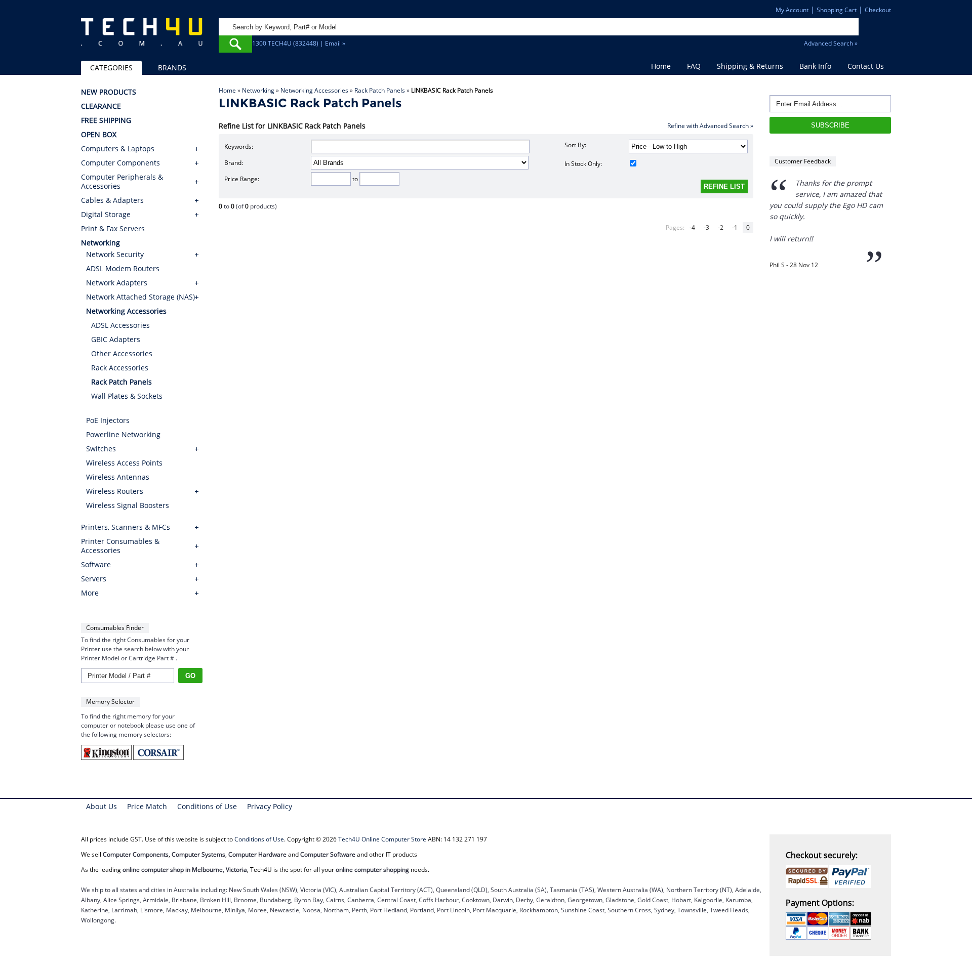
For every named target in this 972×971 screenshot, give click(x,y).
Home (661, 66)
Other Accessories (121, 353)
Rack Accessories (119, 367)
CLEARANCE (101, 106)
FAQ (694, 66)
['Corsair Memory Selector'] (158, 757)
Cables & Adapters (112, 200)
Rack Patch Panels (379, 90)
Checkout (878, 10)
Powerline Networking (123, 434)
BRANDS (172, 67)
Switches (101, 448)
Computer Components (120, 162)
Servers (93, 578)
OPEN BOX (98, 134)
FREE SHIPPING (106, 120)
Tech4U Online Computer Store (382, 839)
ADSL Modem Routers (122, 268)
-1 (735, 227)
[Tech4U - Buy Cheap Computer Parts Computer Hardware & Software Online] (141, 37)
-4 (692, 227)
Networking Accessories (314, 90)
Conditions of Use (207, 806)
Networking (258, 90)
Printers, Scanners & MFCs (125, 527)
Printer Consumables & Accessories (120, 546)
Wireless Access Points (124, 463)
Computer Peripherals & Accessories (122, 182)
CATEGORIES (111, 67)
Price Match (147, 806)
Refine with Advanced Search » (710, 125)
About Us (101, 806)
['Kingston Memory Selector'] (107, 757)
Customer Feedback (803, 161)
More (90, 593)
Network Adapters (116, 282)
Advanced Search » (831, 43)
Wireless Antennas (117, 477)
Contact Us (865, 66)
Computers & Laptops (117, 148)
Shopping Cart (837, 10)
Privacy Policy (269, 806)
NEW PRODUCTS (108, 92)
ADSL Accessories (120, 325)
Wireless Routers (114, 491)
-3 (706, 227)
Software (96, 564)
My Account (792, 10)
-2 (720, 227)
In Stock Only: (583, 163)
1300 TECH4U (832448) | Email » (298, 43)
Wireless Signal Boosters (127, 505)
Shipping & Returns (750, 66)
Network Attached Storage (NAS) (140, 297)
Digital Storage (106, 214)
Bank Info (815, 66)
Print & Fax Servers (113, 228)
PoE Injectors (108, 420)
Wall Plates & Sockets (127, 396)
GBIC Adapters (115, 339)
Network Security (115, 254)
